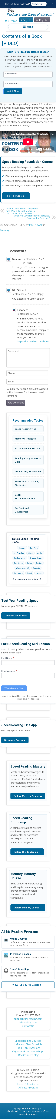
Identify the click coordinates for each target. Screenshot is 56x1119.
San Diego (18, 563)
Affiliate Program (28, 1087)
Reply (29, 262)
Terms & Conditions (28, 1084)
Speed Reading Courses (28, 1040)
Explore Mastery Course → (27, 796)
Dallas (29, 563)
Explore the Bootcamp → (27, 851)
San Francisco (19, 558)
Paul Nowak (36, 225)
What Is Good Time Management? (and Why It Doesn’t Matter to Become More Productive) (22, 211)
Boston (39, 563)
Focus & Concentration (27, 448)
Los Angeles (19, 553)
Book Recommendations (25, 496)
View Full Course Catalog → (28, 984)
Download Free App (15, 739)
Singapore (18, 573)
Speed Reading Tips (25, 428)
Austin (40, 553)
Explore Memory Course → (27, 907)
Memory (4, 230)
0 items (12, 21)
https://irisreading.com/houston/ (35, 341)
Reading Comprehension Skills (28, 460)
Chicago (22, 548)
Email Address (9, 671)
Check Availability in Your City (28, 579)
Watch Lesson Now (13, 688)
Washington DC (22, 568)
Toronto (36, 568)
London (39, 573)
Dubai (29, 573)
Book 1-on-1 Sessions (28, 1048)
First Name (7, 658)
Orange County (36, 558)
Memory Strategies (25, 438)
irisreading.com (28, 1022)
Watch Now (13, 91)
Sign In (27, 20)
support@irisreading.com (28, 1018)
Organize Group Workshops (28, 1051)
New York (33, 548)
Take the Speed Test (15, 615)
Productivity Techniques (28, 471)
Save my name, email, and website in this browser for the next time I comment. (27, 392)
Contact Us (28, 1026)
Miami (30, 553)
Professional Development (22, 510)
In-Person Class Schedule (28, 1044)
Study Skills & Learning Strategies (27, 483)
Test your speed (38, 4)
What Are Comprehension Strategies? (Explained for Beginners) (32, 216)
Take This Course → (16, 195)
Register (44, 20)
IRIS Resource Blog (28, 1055)
